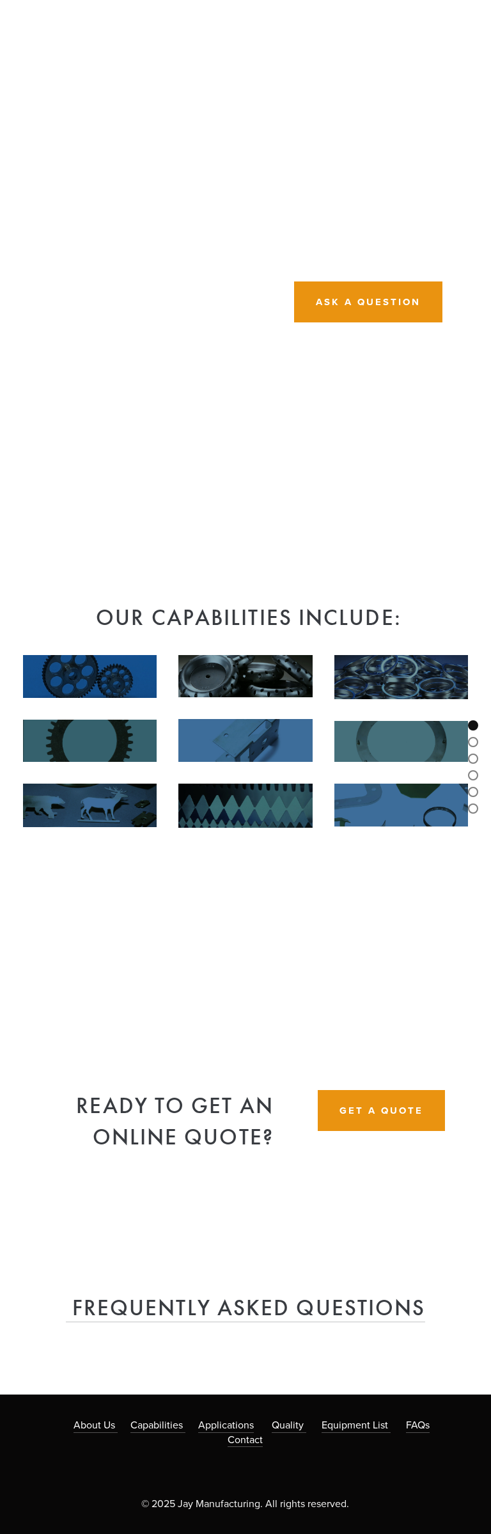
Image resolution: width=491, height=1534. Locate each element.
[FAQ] (473, 808)
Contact (245, 1439)
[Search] (32, 12)
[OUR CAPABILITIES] (473, 758)
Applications (226, 1425)
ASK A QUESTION (368, 302)
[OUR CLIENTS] (473, 775)
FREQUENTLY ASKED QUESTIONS (246, 1307)
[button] (446, 940)
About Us (96, 1425)
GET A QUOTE (381, 1110)
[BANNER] (473, 725)
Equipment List (356, 1425)
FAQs (418, 1425)
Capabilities (157, 1425)
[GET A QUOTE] (473, 792)
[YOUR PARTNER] (473, 742)
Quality (289, 1425)
